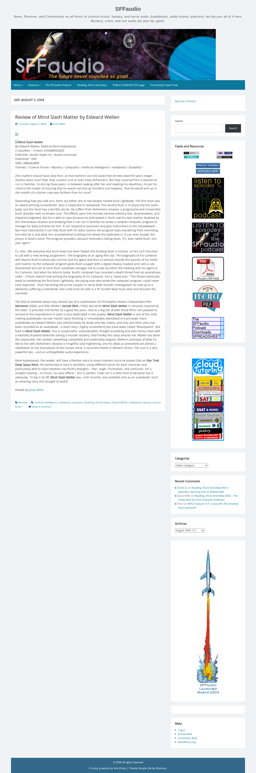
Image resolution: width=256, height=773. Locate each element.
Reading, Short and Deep (92, 85)
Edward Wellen (120, 402)
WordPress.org (187, 742)
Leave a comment (41, 406)
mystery (146, 402)
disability (89, 402)
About (17, 85)
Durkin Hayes (102, 402)
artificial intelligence (46, 402)
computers (77, 402)
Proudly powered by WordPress (108, 768)
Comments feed (187, 738)
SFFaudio (128, 9)
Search (179, 121)
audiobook (64, 402)
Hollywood (135, 402)
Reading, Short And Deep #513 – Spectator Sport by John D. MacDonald (204, 489)
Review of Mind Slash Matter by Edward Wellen (67, 117)
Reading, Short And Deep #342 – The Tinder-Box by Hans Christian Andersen (208, 497)
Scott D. (182, 487)
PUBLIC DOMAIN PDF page (128, 85)
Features (33, 85)
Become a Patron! (185, 101)
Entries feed (185, 734)
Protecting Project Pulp (164, 85)
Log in (181, 730)
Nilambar (161, 768)
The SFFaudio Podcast (58, 85)
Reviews (22, 402)
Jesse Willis (59, 124)
